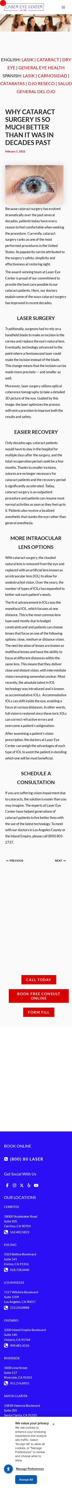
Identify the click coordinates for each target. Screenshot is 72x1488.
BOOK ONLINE (17, 1146)
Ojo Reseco (41, 83)
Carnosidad (52, 75)
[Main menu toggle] (63, 7)
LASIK (28, 59)
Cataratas (12, 83)
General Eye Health (41, 67)
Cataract (48, 59)
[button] (23, 1159)
